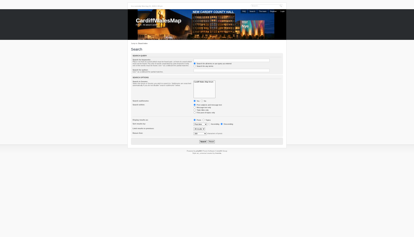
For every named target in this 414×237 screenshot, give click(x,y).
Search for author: (140, 70)
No (204, 101)
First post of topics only (205, 113)
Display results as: (140, 120)
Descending (228, 124)
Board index (143, 43)
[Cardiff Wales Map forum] (204, 82)
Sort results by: (139, 124)
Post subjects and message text (209, 105)
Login (282, 11)
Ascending (215, 124)
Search (252, 11)
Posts (198, 120)
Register (273, 11)
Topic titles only (202, 110)
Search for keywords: (142, 60)
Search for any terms (204, 66)
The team (262, 11)
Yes (198, 101)
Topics (208, 120)
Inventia (218, 153)
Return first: (138, 133)
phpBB (198, 151)
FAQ (244, 11)
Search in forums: (140, 81)
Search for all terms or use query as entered (213, 64)
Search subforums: (141, 101)
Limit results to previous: (143, 128)
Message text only (203, 107)
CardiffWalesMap (158, 20)
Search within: (139, 105)
